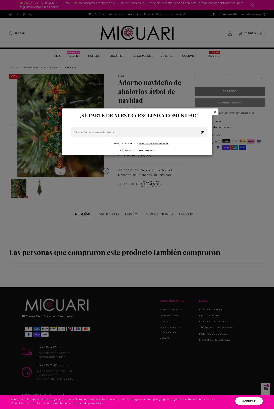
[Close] (215, 111)
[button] (202, 132)
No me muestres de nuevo (139, 150)
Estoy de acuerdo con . (141, 143)
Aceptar (249, 401)
